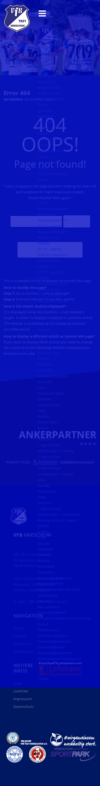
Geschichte (46, 81)
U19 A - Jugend (49, 226)
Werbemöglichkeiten (54, 641)
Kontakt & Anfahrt (52, 127)
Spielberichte (48, 162)
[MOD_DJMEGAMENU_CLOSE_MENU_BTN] (38, 23)
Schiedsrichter (49, 405)
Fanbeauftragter (50, 393)
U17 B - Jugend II (50, 272)
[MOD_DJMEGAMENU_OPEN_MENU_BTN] (42, 13)
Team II (43, 168)
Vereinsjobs (46, 75)
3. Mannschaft (49, 468)
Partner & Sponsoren (54, 578)
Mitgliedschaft (49, 87)
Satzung (43, 122)
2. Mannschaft (49, 456)
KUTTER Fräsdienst (52, 635)
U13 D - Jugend (49, 341)
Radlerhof (45, 116)
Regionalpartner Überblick (58, 589)
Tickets (43, 678)
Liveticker (45, 382)
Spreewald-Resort (51, 612)
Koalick (43, 624)
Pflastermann (48, 630)
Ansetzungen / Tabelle (55, 451)
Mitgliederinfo (48, 93)
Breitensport (47, 422)
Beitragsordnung (51, 99)
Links (41, 410)
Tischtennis (46, 491)
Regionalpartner (50, 583)
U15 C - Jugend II (50, 318)
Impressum (22, 699)
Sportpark (45, 110)
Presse (42, 104)
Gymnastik (45, 566)
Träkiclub (44, 370)
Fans (41, 387)
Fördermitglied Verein (55, 653)
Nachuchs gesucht (52, 220)
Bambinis (45, 364)
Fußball (43, 133)
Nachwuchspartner (53, 376)
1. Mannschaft (49, 445)
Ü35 (40, 191)
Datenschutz (23, 706)
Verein (42, 58)
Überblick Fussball (52, 139)
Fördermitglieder (51, 647)
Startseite (45, 47)
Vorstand (44, 64)
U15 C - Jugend (49, 295)
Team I (42, 145)
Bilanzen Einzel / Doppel (57, 520)
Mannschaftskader (52, 151)
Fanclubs (44, 399)
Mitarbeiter (46, 70)
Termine (44, 439)
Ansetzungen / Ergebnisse (58, 514)
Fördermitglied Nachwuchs (59, 658)
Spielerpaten (47, 595)
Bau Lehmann (48, 607)
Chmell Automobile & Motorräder (64, 618)
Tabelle (43, 156)
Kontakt (43, 416)
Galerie (43, 531)
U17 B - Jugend (49, 249)
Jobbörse (44, 601)
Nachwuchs (46, 214)
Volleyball (45, 549)
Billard (42, 428)
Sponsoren (46, 572)
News (41, 52)
